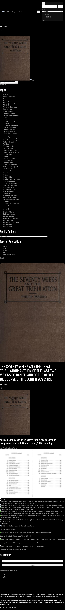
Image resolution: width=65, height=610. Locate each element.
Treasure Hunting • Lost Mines (11, 222)
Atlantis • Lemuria (8, 105)
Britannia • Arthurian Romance (11, 115)
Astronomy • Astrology (9, 103)
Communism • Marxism (9, 121)
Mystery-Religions (8, 177)
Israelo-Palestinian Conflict (10, 165)
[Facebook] (1, 35)
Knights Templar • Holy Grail (10, 167)
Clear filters (3, 85)
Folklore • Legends (8, 148)
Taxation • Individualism (9, 216)
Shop (37, 503)
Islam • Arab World (8, 163)
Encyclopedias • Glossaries (10, 134)
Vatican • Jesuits (7, 224)
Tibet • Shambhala (8, 220)
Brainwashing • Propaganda (10, 113)
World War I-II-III (7, 226)
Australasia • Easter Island (10, 107)
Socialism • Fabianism (8, 212)
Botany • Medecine (8, 111)
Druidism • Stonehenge (9, 130)
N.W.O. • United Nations (9, 181)
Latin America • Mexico (9, 169)
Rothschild (6, 206)
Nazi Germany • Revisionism (10, 183)
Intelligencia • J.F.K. (8, 160)
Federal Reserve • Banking (10, 140)
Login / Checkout (4, 448)
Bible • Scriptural (7, 109)
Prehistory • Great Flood (9, 198)
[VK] (5, 35)
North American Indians (9, 189)
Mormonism (6, 173)
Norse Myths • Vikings (8, 187)
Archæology (6, 101)
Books (4, 248)
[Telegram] (6, 35)
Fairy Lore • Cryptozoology (10, 138)
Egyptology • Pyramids (9, 132)
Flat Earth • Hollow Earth (9, 142)
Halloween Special (8, 154)
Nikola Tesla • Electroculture (10, 185)
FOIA (4, 252)
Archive (2, 571)
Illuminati (5, 156)
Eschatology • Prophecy (9, 136)
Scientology (6, 208)
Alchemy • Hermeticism (9, 97)
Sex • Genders (6, 210)
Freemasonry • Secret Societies (11, 152)
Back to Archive (13, 448)
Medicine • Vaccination (9, 255)
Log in (43, 20)
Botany (5, 250)
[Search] (60, 6)
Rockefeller (6, 202)
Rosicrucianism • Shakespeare (11, 204)
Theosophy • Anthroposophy (10, 218)
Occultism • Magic (7, 193)
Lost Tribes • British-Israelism (11, 171)
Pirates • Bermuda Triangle (10, 195)
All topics (5, 95)
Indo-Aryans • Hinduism (9, 158)
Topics (43, 9)
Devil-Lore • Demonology (9, 128)
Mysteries (5, 175)
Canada (5, 117)
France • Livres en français (10, 150)
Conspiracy (6, 123)
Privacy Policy (13, 571)
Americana (6, 99)
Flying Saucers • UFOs (8, 146)
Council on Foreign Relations (10, 125)
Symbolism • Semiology (9, 214)
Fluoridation (6, 144)
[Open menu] (38, 12)
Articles (5, 246)
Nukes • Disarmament (8, 191)
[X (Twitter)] (3, 35)
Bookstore (6, 571)
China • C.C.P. (6, 119)
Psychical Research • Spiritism (11, 200)
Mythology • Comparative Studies (11, 179)
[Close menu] (43, 3)
